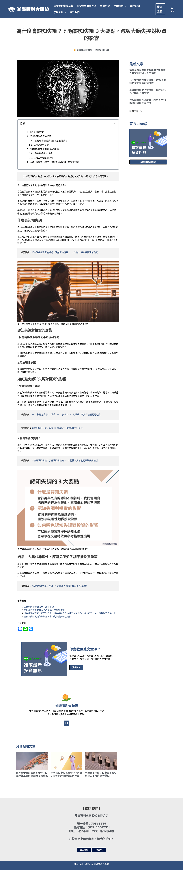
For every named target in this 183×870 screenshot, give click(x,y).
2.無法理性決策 (41, 145)
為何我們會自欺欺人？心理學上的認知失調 (44, 610)
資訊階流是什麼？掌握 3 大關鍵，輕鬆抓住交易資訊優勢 (59, 586)
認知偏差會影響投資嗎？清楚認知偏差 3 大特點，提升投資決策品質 (65, 252)
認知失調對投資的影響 (40, 136)
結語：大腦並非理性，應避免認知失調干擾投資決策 (54, 162)
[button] (125, 6)
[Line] (172, 7)
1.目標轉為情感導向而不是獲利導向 (50, 140)
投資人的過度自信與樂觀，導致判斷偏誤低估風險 (47, 616)
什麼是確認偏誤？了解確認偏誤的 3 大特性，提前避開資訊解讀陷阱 (65, 461)
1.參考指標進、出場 (42, 153)
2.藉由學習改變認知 (43, 157)
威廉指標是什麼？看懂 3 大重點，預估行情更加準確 (57, 428)
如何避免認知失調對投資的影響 (44, 149)
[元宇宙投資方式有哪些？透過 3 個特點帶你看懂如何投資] (67, 761)
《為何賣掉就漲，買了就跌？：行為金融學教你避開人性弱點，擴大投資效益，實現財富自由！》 (70, 613)
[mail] (172, 11)
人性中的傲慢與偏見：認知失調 (39, 607)
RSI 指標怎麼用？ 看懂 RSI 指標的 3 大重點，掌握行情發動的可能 (66, 415)
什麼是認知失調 (36, 132)
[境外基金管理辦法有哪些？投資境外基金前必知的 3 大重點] (32, 761)
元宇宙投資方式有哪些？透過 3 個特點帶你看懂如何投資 (147, 82)
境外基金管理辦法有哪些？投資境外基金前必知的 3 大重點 (147, 72)
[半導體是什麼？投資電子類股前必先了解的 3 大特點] (101, 761)
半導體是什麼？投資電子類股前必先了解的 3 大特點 (147, 92)
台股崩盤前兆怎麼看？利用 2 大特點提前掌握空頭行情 (147, 101)
